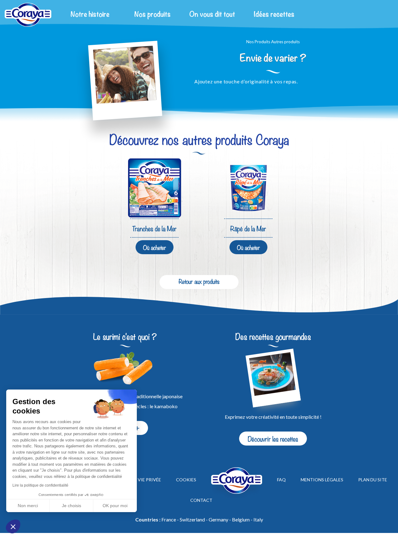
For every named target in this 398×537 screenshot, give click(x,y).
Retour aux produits (199, 281)
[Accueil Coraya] (28, 15)
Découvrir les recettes (273, 438)
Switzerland (192, 519)
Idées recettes (274, 14)
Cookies (186, 480)
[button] (13, 526)
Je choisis (71, 505)
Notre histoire (90, 14)
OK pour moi (115, 505)
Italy (258, 519)
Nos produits (152, 14)
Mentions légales (322, 480)
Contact (201, 500)
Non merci (28, 505)
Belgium (241, 519)
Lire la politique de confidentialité (40, 485)
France (168, 519)
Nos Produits (258, 41)
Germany (218, 519)
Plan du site (372, 480)
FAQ (281, 480)
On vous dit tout (212, 14)
